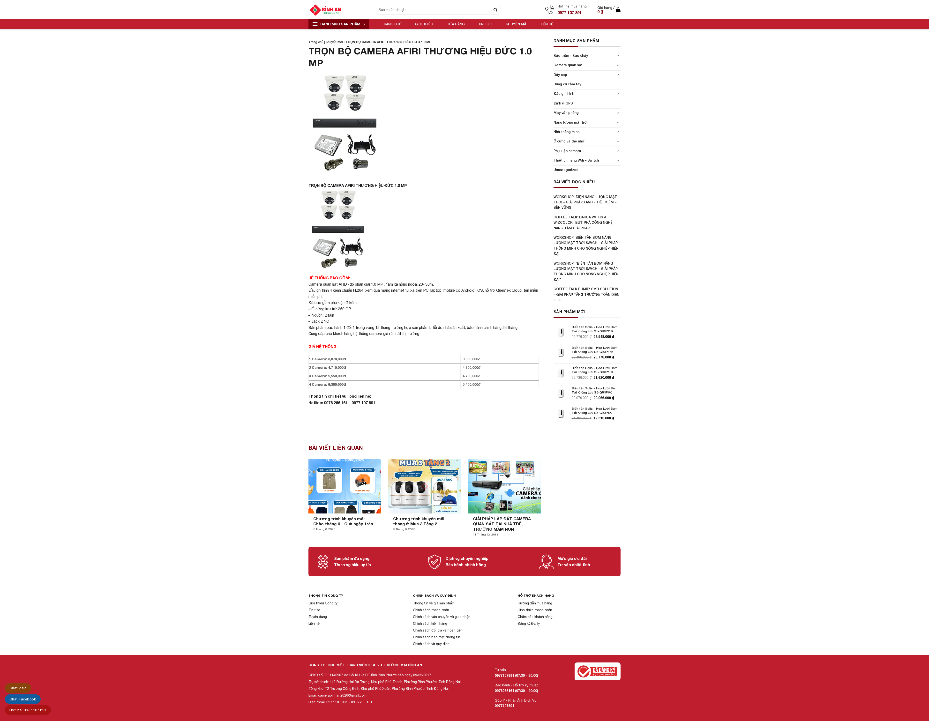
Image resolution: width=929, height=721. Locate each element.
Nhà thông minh (566, 132)
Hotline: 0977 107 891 (27, 710)
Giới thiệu (424, 24)
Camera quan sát (568, 65)
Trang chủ (392, 24)
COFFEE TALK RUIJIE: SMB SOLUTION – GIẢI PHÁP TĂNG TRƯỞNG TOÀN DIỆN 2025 (586, 294)
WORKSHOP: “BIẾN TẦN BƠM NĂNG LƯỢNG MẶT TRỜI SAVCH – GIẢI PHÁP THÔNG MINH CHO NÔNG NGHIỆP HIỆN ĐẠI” (586, 271)
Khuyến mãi (516, 24)
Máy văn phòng (566, 113)
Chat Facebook (22, 699)
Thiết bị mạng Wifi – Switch (576, 160)
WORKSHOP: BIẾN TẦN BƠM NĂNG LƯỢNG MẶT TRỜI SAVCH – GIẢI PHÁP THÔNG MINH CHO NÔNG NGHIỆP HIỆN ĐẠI (586, 245)
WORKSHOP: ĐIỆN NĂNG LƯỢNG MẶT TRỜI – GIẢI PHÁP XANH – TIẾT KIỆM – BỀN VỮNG (585, 202)
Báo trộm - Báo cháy (571, 55)
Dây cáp (560, 75)
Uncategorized (566, 170)
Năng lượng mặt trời (571, 122)
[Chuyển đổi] (618, 55)
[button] (609, 9)
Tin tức (485, 24)
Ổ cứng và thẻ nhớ (569, 141)
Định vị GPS (563, 103)
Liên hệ (547, 24)
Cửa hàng (456, 24)
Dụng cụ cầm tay (567, 84)
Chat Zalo (18, 688)
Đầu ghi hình (564, 93)
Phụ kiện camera (567, 151)
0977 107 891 (569, 12)
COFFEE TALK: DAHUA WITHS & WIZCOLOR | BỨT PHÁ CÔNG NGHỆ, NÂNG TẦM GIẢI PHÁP (584, 222)
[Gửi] (495, 10)
